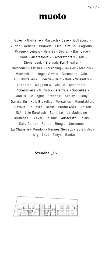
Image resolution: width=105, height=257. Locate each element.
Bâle (68, 79)
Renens (30, 46)
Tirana (23, 57)
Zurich (15, 46)
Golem (18, 40)
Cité (84, 74)
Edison (86, 107)
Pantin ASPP (67, 107)
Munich (44, 90)
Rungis (60, 124)
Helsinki (52, 118)
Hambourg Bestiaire (27, 68)
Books (70, 135)
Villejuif (59, 85)
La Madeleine (76, 113)
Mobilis (20, 96)
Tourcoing (53, 68)
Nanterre (34, 40)
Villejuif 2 (82, 79)
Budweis (45, 46)
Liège (40, 74)
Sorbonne (76, 124)
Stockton (24, 85)
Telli (82, 57)
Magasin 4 (43, 85)
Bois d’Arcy (85, 129)
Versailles (63, 102)
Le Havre (35, 107)
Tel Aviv (70, 68)
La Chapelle (20, 129)
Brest (50, 107)
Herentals (60, 90)
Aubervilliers (25, 90)
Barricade (80, 51)
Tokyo (57, 135)
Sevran (64, 51)
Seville (53, 74)
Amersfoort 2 (41, 57)
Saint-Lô (56, 113)
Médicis (85, 68)
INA (18, 113)
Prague (20, 51)
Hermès (49, 51)
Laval (38, 118)
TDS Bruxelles (24, 79)
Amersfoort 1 (65, 57)
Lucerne (44, 79)
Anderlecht (77, 85)
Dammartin (19, 102)
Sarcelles (79, 90)
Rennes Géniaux (60, 129)
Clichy (83, 96)
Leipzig (34, 51)
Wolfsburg (80, 40)
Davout (19, 107)
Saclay (70, 96)
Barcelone (69, 74)
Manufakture (84, 102)
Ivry (35, 135)
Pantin (46, 124)
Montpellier (24, 74)
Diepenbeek (33, 62)
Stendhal (54, 96)
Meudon (39, 129)
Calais (84, 118)
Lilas (45, 135)
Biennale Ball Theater (62, 62)
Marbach (51, 40)
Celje (65, 40)
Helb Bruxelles (41, 102)
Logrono (85, 46)
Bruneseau (22, 118)
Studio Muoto (52, 16)
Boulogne (37, 96)
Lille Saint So (65, 46)
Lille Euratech (35, 113)
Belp (58, 79)
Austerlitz (68, 118)
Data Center (28, 124)
